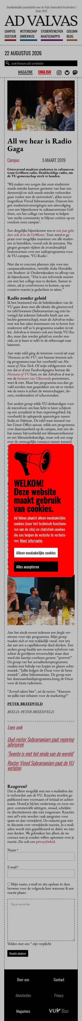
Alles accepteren (27, 566)
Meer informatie (31, 540)
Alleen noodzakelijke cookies (36, 552)
